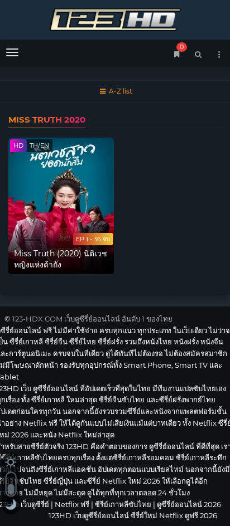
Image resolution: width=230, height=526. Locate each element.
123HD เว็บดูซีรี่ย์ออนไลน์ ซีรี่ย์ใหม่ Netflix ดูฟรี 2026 (115, 18)
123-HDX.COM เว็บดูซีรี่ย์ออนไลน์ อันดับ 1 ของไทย (92, 318)
